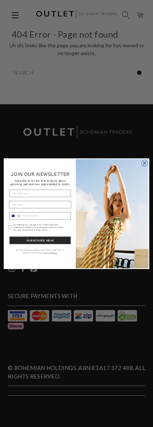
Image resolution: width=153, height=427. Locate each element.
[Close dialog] (144, 163)
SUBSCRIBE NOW (40, 240)
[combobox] (15, 215)
